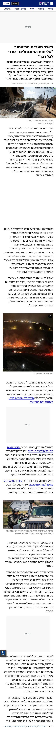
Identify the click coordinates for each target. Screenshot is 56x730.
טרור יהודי (31, 726)
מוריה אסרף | (32, 84)
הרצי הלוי (41, 726)
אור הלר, (49, 84)
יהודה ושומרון (18, 726)
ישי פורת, (42, 84)
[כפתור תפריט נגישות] (3, 653)
